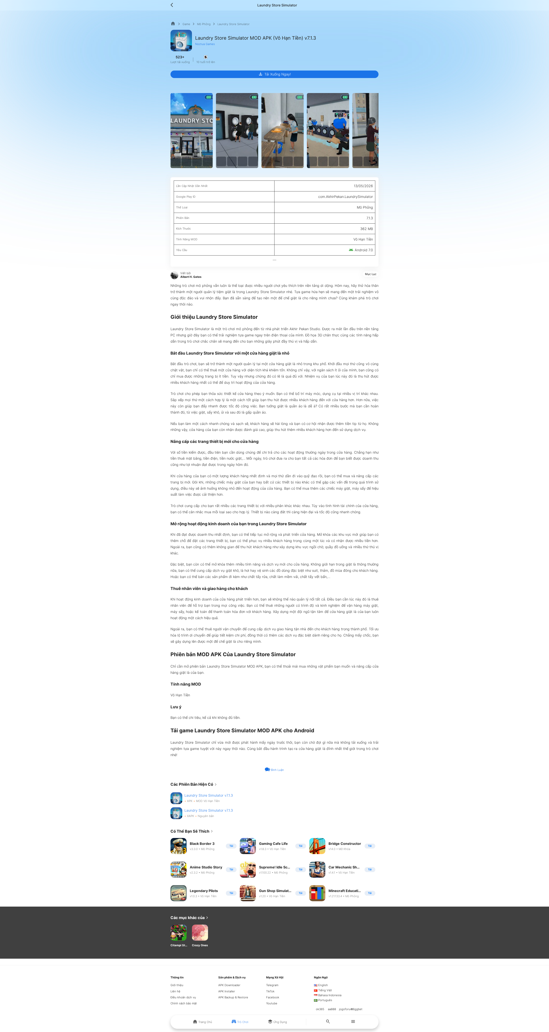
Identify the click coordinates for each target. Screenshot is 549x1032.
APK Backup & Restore (233, 997)
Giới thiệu (176, 985)
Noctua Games (205, 44)
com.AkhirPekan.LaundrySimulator (345, 196)
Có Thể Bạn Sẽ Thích (192, 831)
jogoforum (346, 1009)
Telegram (272, 985)
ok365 (320, 1009)
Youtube (271, 1003)
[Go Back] (173, 5)
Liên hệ (175, 991)
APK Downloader (229, 985)
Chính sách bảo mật (183, 1003)
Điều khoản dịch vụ (183, 997)
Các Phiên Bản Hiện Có (194, 785)
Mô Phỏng (204, 24)
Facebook (272, 997)
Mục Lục (370, 274)
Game (186, 24)
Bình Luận (277, 770)
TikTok (270, 991)
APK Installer (226, 991)
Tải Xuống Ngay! (274, 74)
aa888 (332, 1009)
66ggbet (356, 1009)
